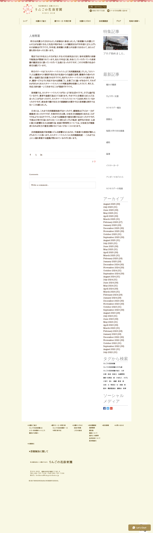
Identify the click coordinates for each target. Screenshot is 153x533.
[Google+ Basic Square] (111, 408)
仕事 (104, 374)
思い (110, 381)
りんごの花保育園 (109, 363)
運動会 (119, 388)
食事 (124, 388)
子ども (126, 378)
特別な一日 (114, 385)
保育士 (114, 374)
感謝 (115, 381)
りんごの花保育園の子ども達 (112, 367)
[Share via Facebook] (30, 155)
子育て (105, 381)
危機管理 (121, 374)
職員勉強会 (112, 388)
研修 (121, 385)
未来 (104, 385)
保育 (109, 374)
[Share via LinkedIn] (41, 155)
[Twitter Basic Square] (108, 408)
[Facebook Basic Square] (104, 408)
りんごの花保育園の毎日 (111, 371)
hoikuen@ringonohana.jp (47, 475)
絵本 (104, 388)
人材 (122, 371)
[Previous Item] (107, 43)
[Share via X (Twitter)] (36, 155)
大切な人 (119, 378)
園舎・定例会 (107, 378)
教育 (119, 381)
